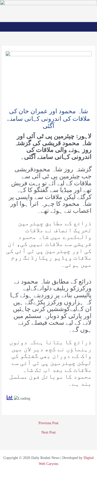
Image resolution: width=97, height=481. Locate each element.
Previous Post (48, 423)
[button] (48, 27)
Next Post (48, 432)
